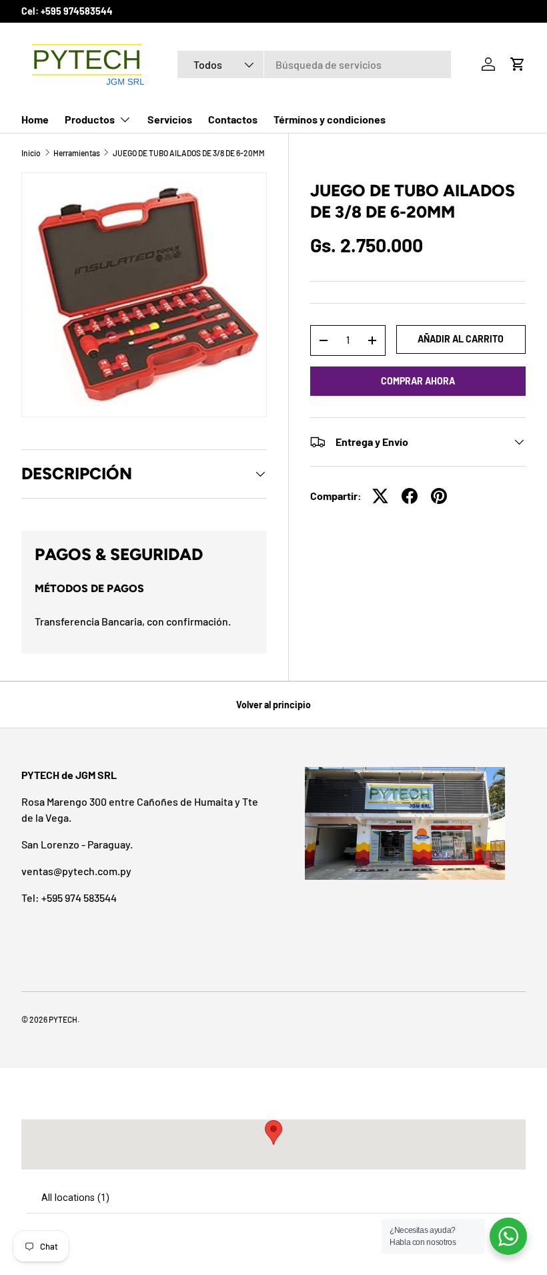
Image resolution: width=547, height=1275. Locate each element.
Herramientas (76, 153)
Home (35, 119)
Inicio (31, 153)
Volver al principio (273, 704)
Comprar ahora (418, 381)
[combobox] (313, 64)
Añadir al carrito (461, 338)
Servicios (169, 119)
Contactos (232, 119)
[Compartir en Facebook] (409, 496)
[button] (517, 64)
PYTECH (63, 1019)
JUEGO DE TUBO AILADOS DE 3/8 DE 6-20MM (189, 153)
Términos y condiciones (330, 119)
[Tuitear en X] (380, 496)
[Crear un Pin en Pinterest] (439, 496)
